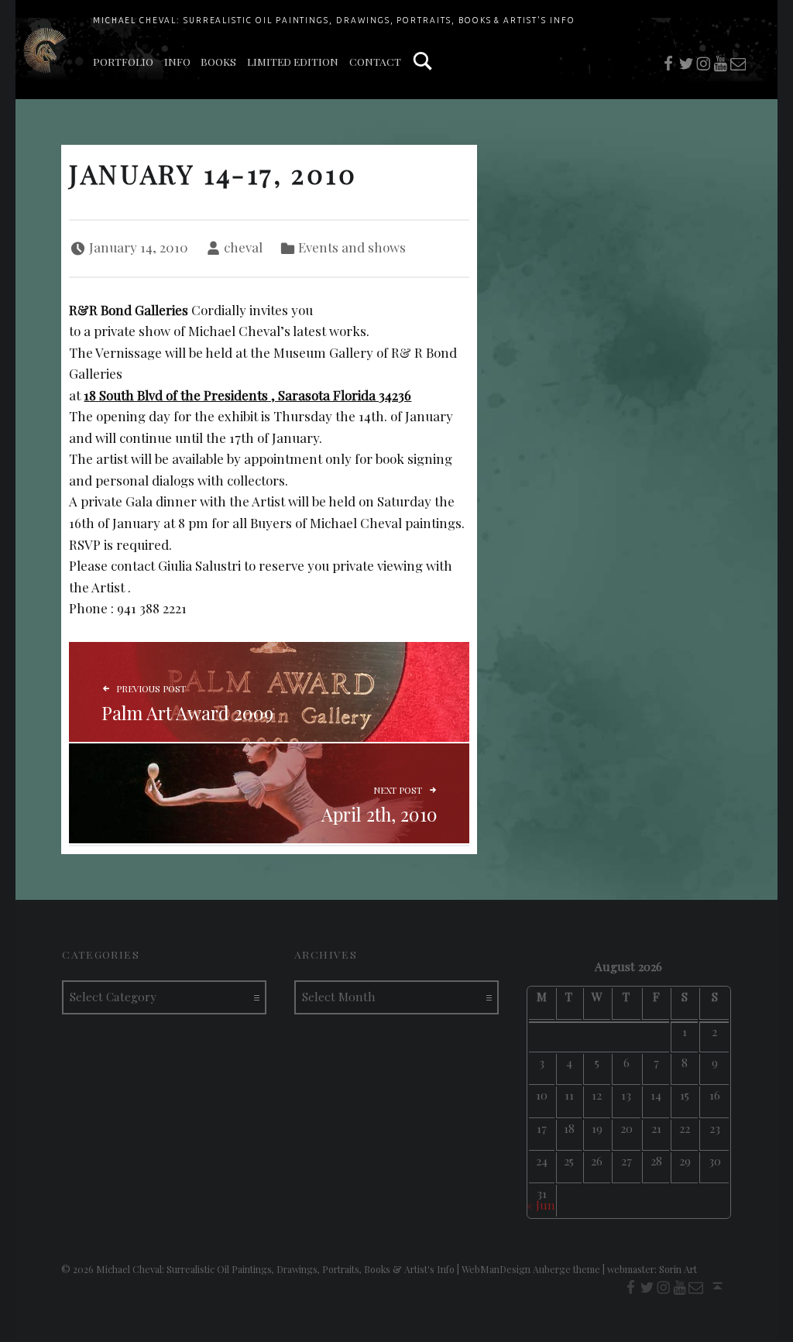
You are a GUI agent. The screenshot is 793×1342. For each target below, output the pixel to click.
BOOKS (218, 61)
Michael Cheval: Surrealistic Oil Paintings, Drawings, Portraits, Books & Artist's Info (334, 20)
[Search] (423, 61)
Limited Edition (292, 61)
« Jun (541, 1204)
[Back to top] (717, 1286)
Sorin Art (678, 1269)
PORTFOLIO (123, 61)
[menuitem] (123, 61)
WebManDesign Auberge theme (531, 1269)
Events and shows (352, 247)
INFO (177, 61)
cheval (243, 247)
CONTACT (375, 61)
